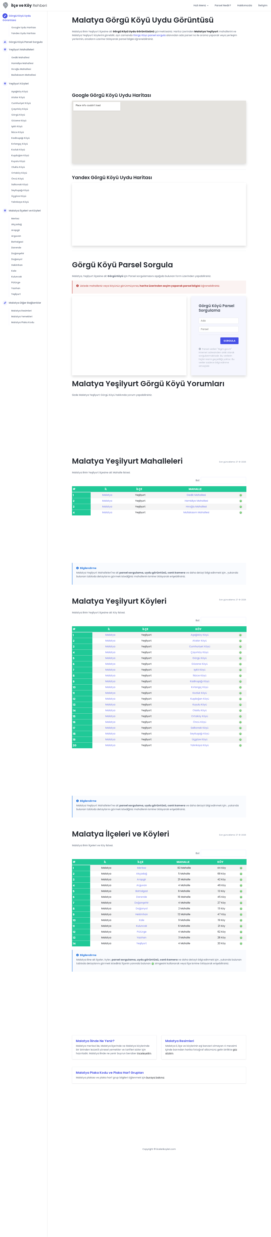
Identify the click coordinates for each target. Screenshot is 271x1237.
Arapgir (15, 230)
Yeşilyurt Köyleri (19, 83)
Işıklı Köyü (16, 126)
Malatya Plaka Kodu (22, 322)
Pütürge (15, 282)
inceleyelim (144, 1053)
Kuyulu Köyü (18, 161)
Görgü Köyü (18, 114)
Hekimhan (17, 265)
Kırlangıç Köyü (19, 143)
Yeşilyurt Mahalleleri (21, 49)
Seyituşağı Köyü (20, 190)
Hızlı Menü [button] (200, 5)
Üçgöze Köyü (18, 196)
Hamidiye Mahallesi (22, 63)
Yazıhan (15, 288)
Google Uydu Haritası (23, 27)
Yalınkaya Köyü (20, 201)
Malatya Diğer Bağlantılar (25, 303)
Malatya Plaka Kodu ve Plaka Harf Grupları (110, 1072)
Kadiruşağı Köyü (20, 138)
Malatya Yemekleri (21, 316)
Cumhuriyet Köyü (21, 103)
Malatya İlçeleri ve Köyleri (25, 210)
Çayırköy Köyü (19, 109)
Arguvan (16, 236)
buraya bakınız (155, 1077)
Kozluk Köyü (18, 149)
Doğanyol (16, 259)
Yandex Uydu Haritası (23, 33)
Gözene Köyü (18, 120)
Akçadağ (16, 224)
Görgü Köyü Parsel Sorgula (26, 42)
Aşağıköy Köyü (19, 91)
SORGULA (229, 341)
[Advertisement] (159, 65)
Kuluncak (16, 276)
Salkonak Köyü (19, 184)
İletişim (262, 5)
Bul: (198, 480)
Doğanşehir (17, 253)
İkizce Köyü (17, 132)
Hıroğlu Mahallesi (21, 69)
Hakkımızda (244, 5)
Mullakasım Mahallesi (23, 74)
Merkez (15, 218)
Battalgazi (17, 241)
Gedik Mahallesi (20, 57)
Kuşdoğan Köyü (20, 155)
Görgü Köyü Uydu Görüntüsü (17, 18)
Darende (16, 247)
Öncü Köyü (17, 178)
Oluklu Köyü (18, 167)
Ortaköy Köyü (19, 172)
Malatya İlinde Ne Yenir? (95, 1041)
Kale (13, 270)
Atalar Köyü (18, 97)
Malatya (107, 495)
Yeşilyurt (16, 294)
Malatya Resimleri (21, 310)
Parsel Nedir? (223, 5)
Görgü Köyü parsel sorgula (149, 35)
